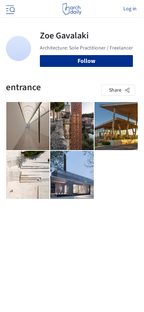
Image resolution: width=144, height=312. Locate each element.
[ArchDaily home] (71, 9)
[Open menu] (9, 9)
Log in (130, 8)
